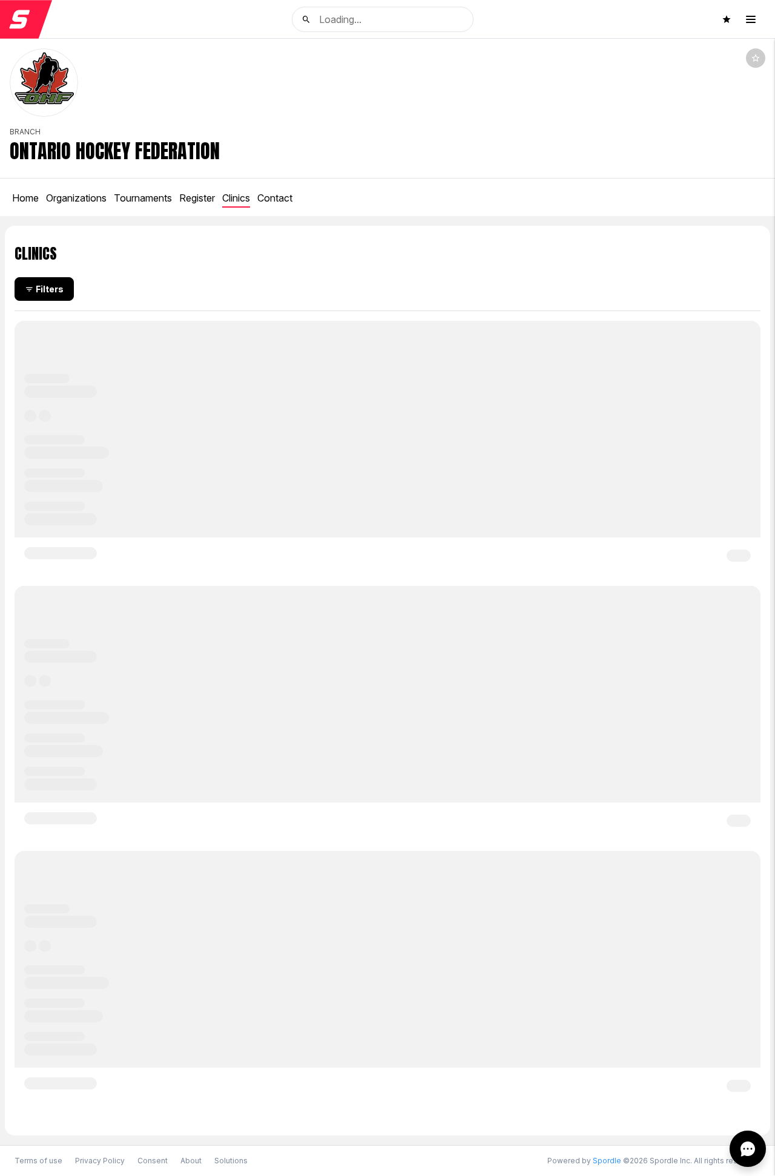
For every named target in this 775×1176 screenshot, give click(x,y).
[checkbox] (755, 58)
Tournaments (143, 198)
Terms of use (38, 1160)
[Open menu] (750, 19)
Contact (274, 198)
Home (25, 198)
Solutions (231, 1160)
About (191, 1160)
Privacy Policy (100, 1160)
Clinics (236, 198)
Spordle (607, 1160)
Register (197, 198)
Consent (152, 1161)
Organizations (76, 198)
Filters (50, 289)
